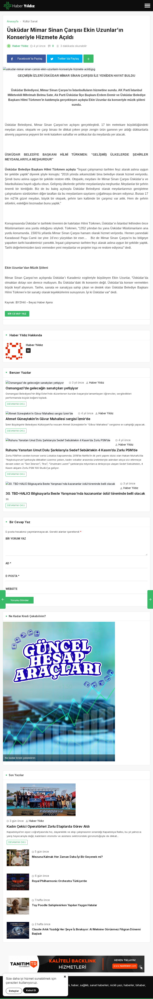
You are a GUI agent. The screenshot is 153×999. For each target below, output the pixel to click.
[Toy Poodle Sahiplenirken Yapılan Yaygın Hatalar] (18, 905)
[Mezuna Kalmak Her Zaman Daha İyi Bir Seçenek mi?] (18, 857)
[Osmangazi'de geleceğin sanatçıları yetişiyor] (35, 382)
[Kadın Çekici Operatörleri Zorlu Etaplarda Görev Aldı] (41, 799)
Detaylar (14, 991)
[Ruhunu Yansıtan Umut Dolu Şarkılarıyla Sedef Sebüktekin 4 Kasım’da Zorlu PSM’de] (58, 440)
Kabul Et (31, 990)
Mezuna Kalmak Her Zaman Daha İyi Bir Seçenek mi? (67, 856)
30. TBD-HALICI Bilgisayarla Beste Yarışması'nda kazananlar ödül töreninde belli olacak (75, 493)
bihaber (140, 985)
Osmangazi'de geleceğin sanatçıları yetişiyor (42, 388)
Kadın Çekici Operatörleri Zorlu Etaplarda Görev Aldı (48, 826)
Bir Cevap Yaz (17, 313)
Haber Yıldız (20, 45)
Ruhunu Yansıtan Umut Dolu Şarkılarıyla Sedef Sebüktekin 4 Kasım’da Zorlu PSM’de (72, 450)
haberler (129, 985)
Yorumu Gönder (19, 600)
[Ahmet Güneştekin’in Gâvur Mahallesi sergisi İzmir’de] (39, 413)
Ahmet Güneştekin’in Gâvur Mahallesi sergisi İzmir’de (48, 419)
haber (75, 985)
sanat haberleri (99, 985)
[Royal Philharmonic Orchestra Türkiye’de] (18, 881)
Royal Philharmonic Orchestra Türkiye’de (59, 881)
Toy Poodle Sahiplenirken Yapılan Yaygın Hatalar (64, 905)
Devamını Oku (16, 404)
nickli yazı (116, 985)
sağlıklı (84, 985)
